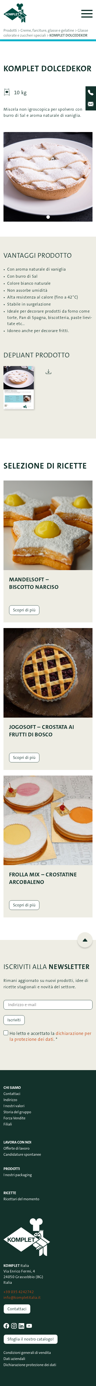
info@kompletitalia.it (22, 1297)
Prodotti (11, 1168)
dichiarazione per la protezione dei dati (51, 1036)
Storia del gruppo (17, 1112)
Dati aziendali (14, 1358)
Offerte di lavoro (16, 1148)
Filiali (7, 1124)
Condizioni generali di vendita (27, 1352)
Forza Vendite (14, 1118)
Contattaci (11, 1093)
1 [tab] (48, 217)
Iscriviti (14, 1020)
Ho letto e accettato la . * (51, 1036)
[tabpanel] (48, 177)
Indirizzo (10, 1099)
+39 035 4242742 (18, 1291)
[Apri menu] (87, 14)
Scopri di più (24, 610)
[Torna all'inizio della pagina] (85, 939)
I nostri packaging (17, 1174)
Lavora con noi (17, 1142)
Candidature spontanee (22, 1154)
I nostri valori (13, 1105)
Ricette (9, 1192)
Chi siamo (12, 1087)
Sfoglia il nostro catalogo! (30, 1339)
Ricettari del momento (21, 1199)
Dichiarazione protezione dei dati (29, 1364)
